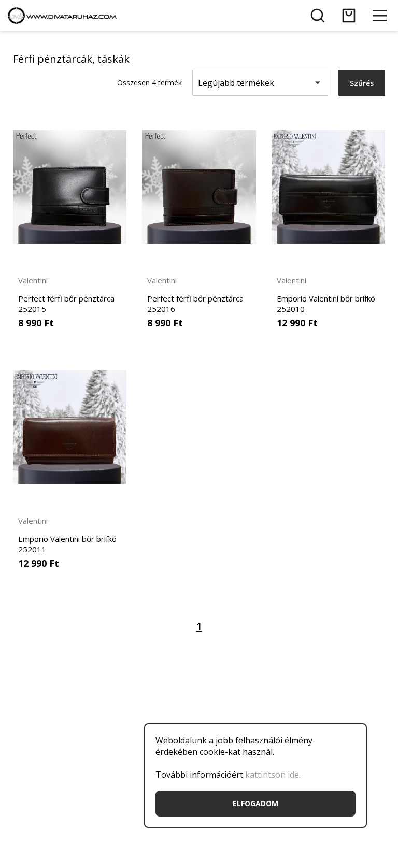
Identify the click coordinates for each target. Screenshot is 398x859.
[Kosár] (348, 15)
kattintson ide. (273, 774)
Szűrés (362, 83)
